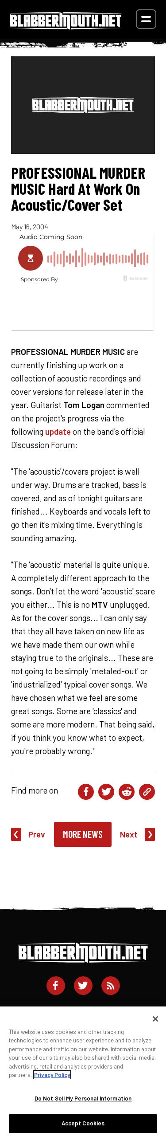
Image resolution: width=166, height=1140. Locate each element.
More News (83, 834)
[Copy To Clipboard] (147, 792)
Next (129, 834)
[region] (83, 1073)
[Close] (155, 1019)
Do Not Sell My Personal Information (83, 1098)
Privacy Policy (52, 1074)
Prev (36, 834)
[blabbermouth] (66, 26)
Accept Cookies (83, 1123)
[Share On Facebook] (86, 792)
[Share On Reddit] (127, 792)
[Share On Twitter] (106, 792)
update (58, 431)
